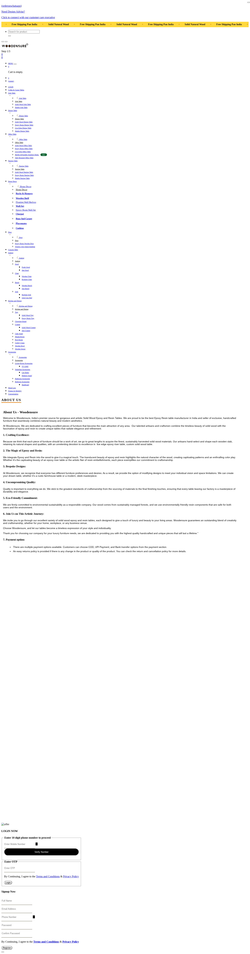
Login (8, 882)
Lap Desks (25, 373)
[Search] (9, 35)
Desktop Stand (27, 376)
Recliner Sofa (26, 295)
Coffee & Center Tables (16, 90)
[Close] (248, 2)
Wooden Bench (27, 286)
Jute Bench (25, 289)
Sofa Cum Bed (27, 298)
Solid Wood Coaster (29, 327)
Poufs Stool (26, 267)
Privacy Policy (71, 876)
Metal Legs (12, 388)
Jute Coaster (26, 331)
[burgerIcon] (2, 41)
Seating (10, 253)
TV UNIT (25, 366)
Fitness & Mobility (15, 391)
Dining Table (12, 110)
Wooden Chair (26, 276)
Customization (13, 394)
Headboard (25, 385)
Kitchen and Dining (15, 301)
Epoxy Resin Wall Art (26, 210)
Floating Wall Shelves (26, 202)
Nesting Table (13, 161)
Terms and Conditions (48, 876)
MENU (10, 63)
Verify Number (41, 852)
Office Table (12, 134)
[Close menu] (15, 64)
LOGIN (10, 87)
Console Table (13, 250)
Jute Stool (25, 270)
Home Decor (12, 181)
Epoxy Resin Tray (28, 318)
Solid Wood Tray (28, 315)
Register (7, 948)
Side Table (11, 93)
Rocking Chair (27, 279)
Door (10, 232)
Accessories (12, 352)
